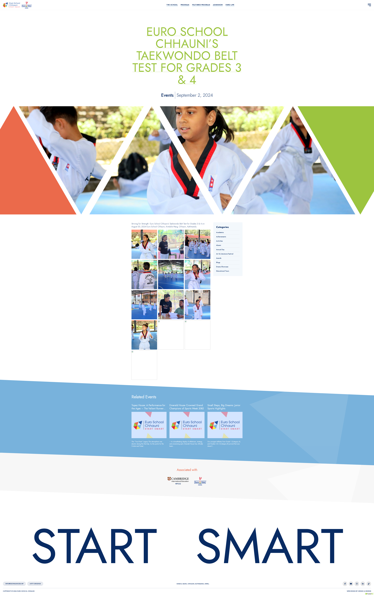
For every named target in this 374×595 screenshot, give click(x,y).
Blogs (218, 262)
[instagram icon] (357, 583)
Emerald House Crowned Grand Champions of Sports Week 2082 (186, 406)
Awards (218, 258)
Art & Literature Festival (224, 254)
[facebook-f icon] (345, 583)
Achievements (221, 237)
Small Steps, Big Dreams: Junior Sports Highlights (223, 406)
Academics (220, 232)
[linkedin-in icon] (362, 583)
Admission (218, 5)
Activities (219, 241)
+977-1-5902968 (35, 584)
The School (172, 5)
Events (167, 95)
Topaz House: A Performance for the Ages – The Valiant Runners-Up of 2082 (148, 408)
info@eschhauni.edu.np (14, 584)
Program (185, 5)
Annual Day (220, 249)
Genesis (368, 591)
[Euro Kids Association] (200, 481)
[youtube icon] (351, 583)
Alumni (218, 245)
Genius (360, 591)
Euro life (230, 5)
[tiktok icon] (368, 583)
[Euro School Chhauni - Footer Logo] (176, 546)
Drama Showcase (222, 267)
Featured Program (201, 5)
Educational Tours (222, 271)
